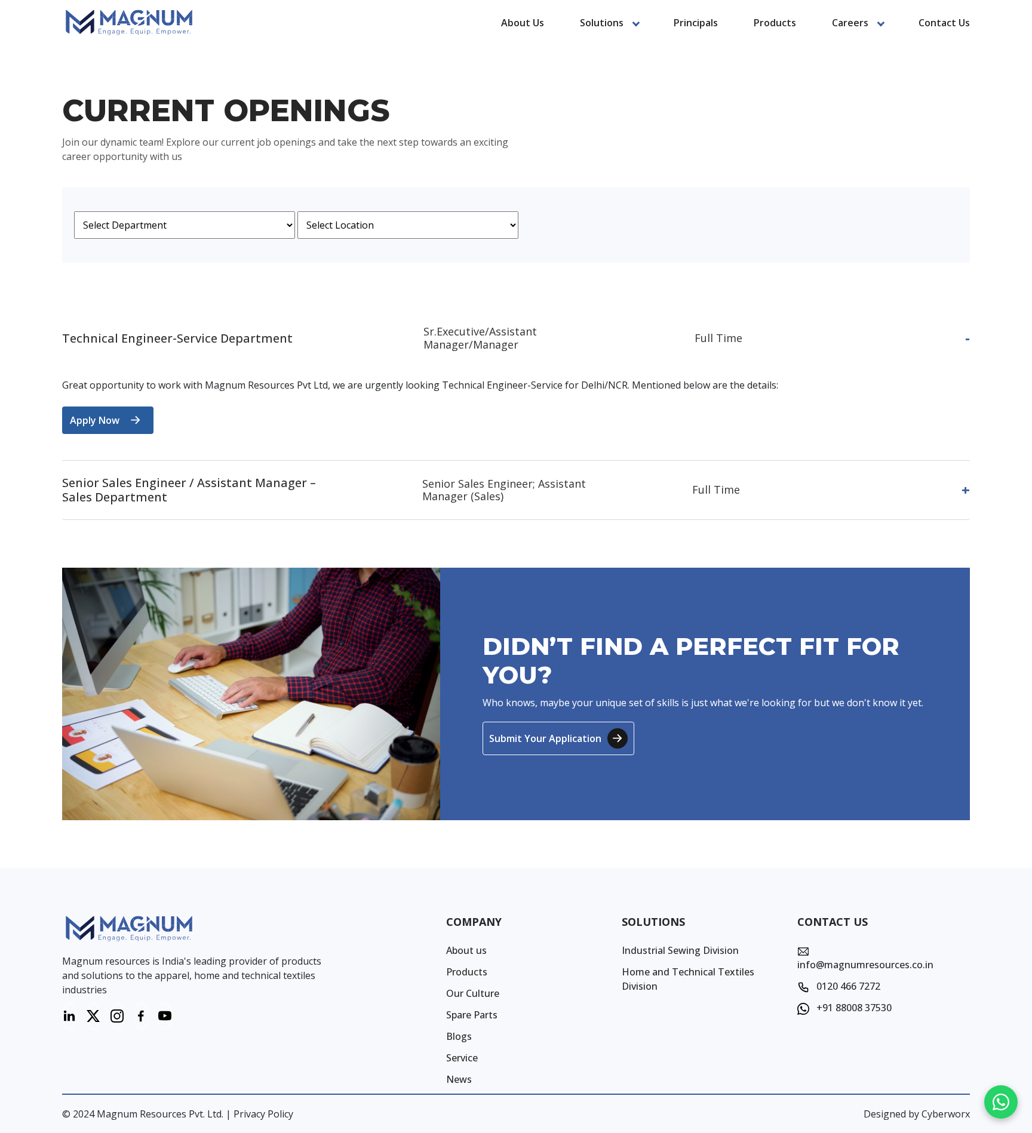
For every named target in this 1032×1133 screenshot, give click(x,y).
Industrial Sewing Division (680, 950)
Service (462, 1057)
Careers (850, 22)
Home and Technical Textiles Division (688, 979)
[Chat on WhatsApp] (1001, 1102)
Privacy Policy (263, 1113)
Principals (696, 22)
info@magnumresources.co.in (865, 964)
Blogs (459, 1036)
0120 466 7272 (847, 986)
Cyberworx (946, 1113)
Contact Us (944, 22)
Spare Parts (471, 1014)
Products (775, 22)
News (459, 1079)
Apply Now (94, 420)
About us (522, 22)
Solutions (602, 22)
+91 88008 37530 (853, 1007)
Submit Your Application (545, 738)
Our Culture (472, 993)
